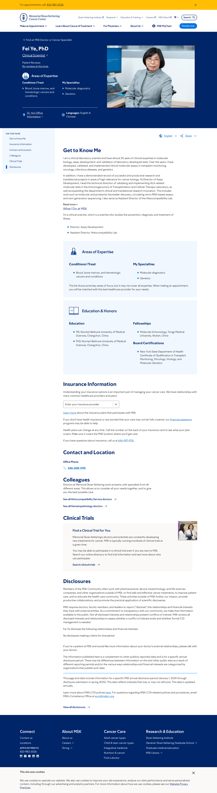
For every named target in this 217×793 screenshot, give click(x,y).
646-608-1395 (77, 468)
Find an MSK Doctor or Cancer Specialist (49, 39)
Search (187, 17)
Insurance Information (20, 144)
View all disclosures (74, 707)
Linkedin (37, 756)
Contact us (26, 737)
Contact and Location (20, 150)
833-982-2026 (55, 4)
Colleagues (15, 155)
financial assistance (181, 419)
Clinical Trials (15, 161)
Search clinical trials (84, 564)
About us (67, 737)
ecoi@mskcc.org (104, 696)
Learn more (69, 412)
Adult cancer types (114, 737)
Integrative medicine (116, 747)
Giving (66, 747)
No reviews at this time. (35, 66)
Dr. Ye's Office (35, 114)
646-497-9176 (126, 440)
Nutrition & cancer (114, 752)
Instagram (21, 756)
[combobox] (91, 404)
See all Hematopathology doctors (83, 506)
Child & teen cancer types (119, 742)
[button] (112, 17)
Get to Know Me (17, 138)
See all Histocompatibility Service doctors (87, 499)
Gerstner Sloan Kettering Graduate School (170, 742)
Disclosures (15, 167)
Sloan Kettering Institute (159, 737)
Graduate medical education (162, 747)
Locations (25, 742)
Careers (66, 742)
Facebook (25, 756)
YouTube (33, 756)
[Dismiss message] (195, 5)
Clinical (33, 55)
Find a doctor (111, 757)
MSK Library (153, 752)
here (108, 692)
